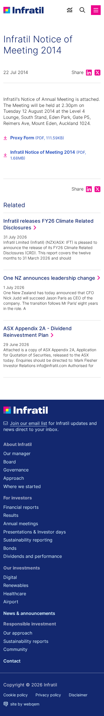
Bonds (9, 548)
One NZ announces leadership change (49, 277)
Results (10, 515)
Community (15, 649)
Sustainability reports (25, 641)
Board (9, 462)
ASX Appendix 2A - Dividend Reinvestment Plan (37, 331)
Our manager (17, 453)
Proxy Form (37, 138)
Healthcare (14, 594)
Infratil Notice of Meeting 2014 (48, 155)
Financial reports (21, 507)
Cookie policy (15, 694)
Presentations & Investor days (34, 532)
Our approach (17, 633)
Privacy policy (48, 694)
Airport (10, 602)
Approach (13, 478)
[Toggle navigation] (96, 10)
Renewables (15, 585)
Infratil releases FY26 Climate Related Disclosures (48, 224)
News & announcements (29, 613)
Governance (16, 470)
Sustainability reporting (27, 540)
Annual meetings (20, 523)
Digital (10, 577)
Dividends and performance (32, 556)
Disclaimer (78, 694)
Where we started (22, 486)
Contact (12, 661)
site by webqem (23, 704)
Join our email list (28, 423)
